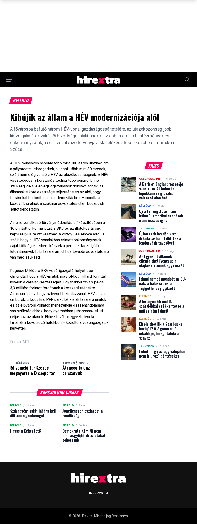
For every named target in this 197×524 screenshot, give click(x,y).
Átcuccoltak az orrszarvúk (76, 368)
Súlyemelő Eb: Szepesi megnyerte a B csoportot (33, 368)
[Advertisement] (98, 36)
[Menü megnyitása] (10, 80)
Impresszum (98, 492)
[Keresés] (187, 80)
